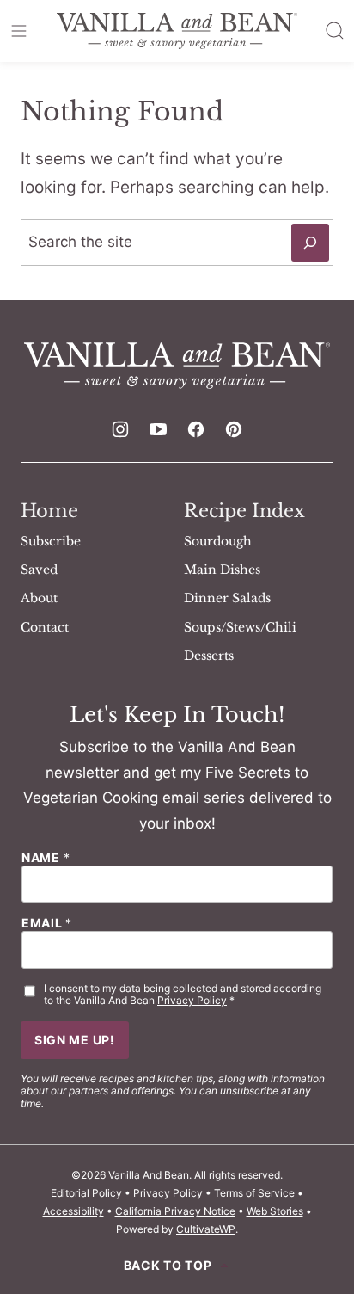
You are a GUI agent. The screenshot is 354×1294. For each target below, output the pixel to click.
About (39, 598)
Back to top (168, 1265)
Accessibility (73, 1211)
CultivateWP (205, 1229)
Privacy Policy (192, 1000)
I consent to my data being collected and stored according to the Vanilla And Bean (182, 995)
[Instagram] (120, 429)
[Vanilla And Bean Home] (177, 31)
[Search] (335, 31)
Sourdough (218, 541)
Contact (45, 627)
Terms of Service (254, 1192)
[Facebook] (196, 429)
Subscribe (51, 541)
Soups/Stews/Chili (240, 627)
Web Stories (275, 1211)
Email (46, 923)
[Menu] (19, 31)
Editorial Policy (86, 1192)
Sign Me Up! (74, 1039)
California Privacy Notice (175, 1211)
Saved (39, 569)
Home (49, 511)
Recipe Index (244, 511)
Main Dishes (222, 569)
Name (45, 858)
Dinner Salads (227, 598)
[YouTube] (158, 429)
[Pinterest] (234, 429)
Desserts (209, 655)
